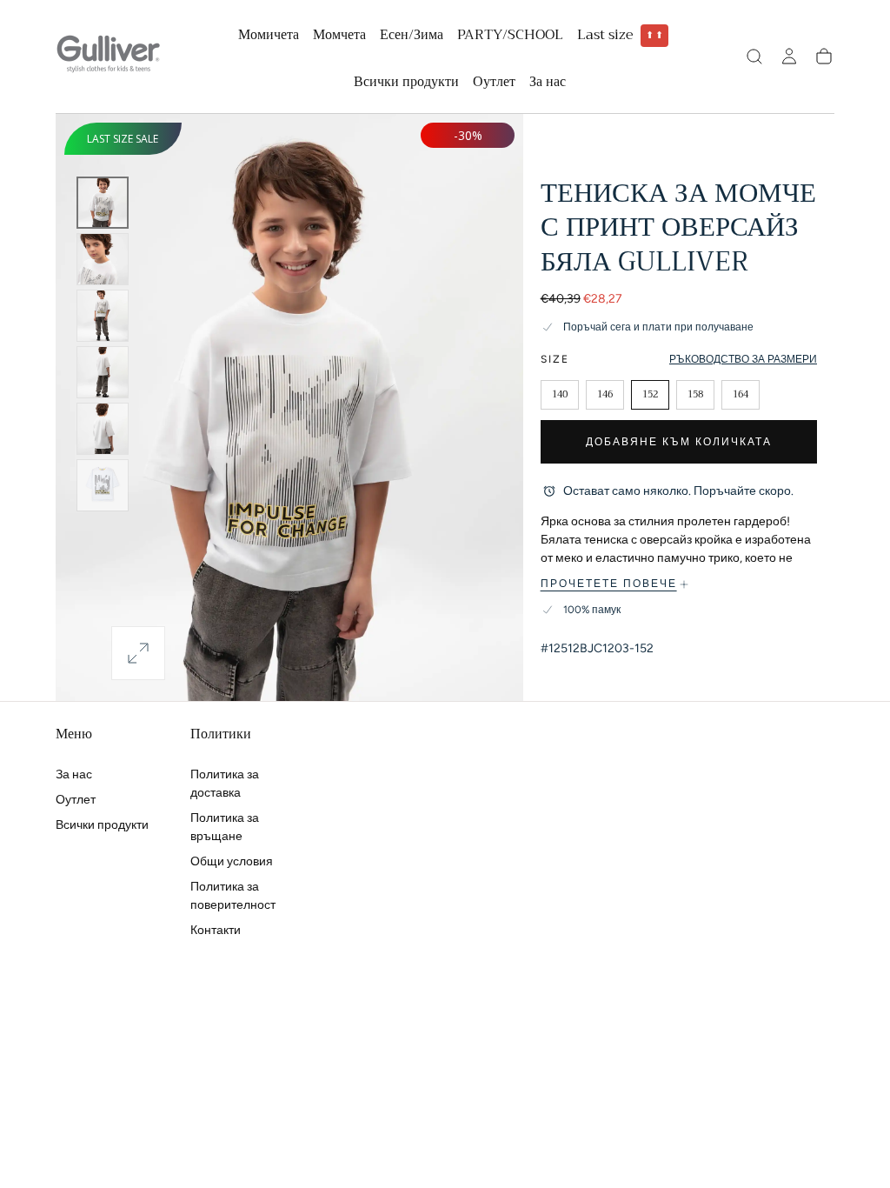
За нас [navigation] (74, 774)
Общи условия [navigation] (231, 861)
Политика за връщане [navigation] (224, 827)
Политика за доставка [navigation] (224, 783)
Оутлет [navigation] (76, 799)
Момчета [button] (339, 37)
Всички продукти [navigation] (102, 825)
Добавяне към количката (679, 442)
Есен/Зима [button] (411, 37)
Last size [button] (621, 36)
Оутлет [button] (494, 84)
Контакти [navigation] (215, 930)
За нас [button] (547, 84)
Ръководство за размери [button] (743, 359)
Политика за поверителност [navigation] (233, 895)
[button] (754, 56)
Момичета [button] (268, 37)
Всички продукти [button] (406, 84)
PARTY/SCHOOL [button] (510, 37)
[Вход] (789, 56)
